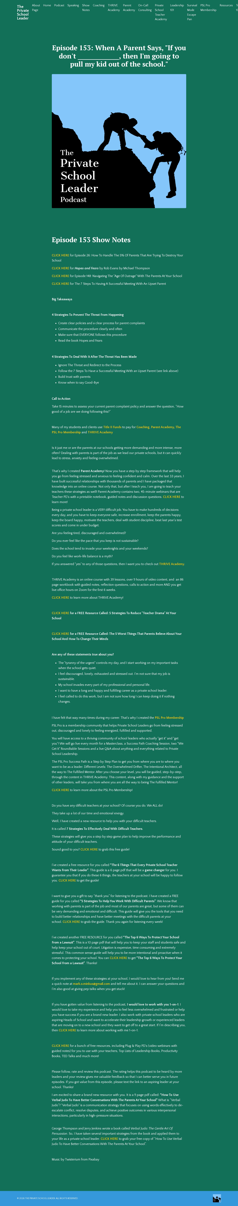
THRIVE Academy (114, 8)
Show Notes (86, 8)
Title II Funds (112, 427)
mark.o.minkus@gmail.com (91, 984)
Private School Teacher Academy (161, 12)
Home (47, 5)
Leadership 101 (177, 8)
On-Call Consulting (145, 8)
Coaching (99, 5)
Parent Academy (129, 8)
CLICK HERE (60, 255)
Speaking (73, 5)
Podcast (59, 5)
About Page (36, 8)
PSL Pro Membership (208, 8)
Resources (226, 5)
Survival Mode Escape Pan (192, 12)
